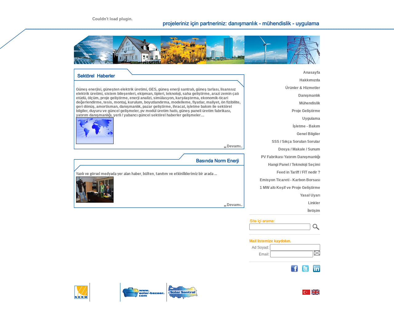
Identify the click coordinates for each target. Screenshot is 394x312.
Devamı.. (234, 146)
